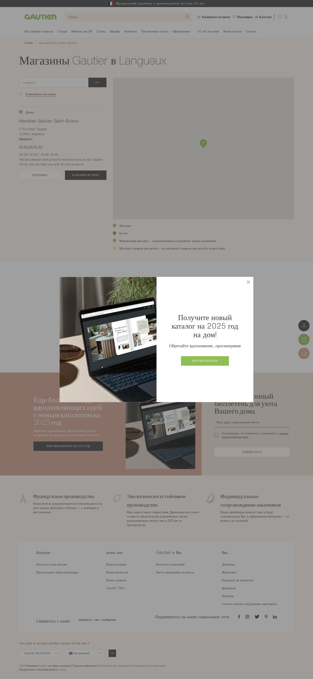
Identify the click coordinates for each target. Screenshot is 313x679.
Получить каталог (205, 360)
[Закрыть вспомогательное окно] (248, 281)
